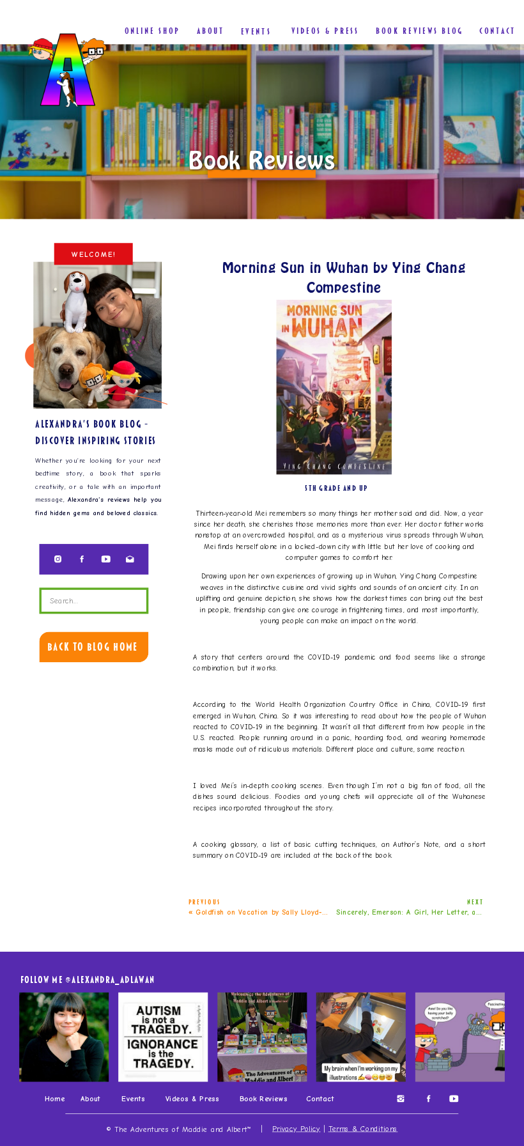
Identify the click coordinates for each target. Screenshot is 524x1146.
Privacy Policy (296, 1129)
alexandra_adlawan (113, 979)
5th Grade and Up (336, 488)
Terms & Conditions (363, 1129)
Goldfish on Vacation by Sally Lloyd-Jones (269, 912)
